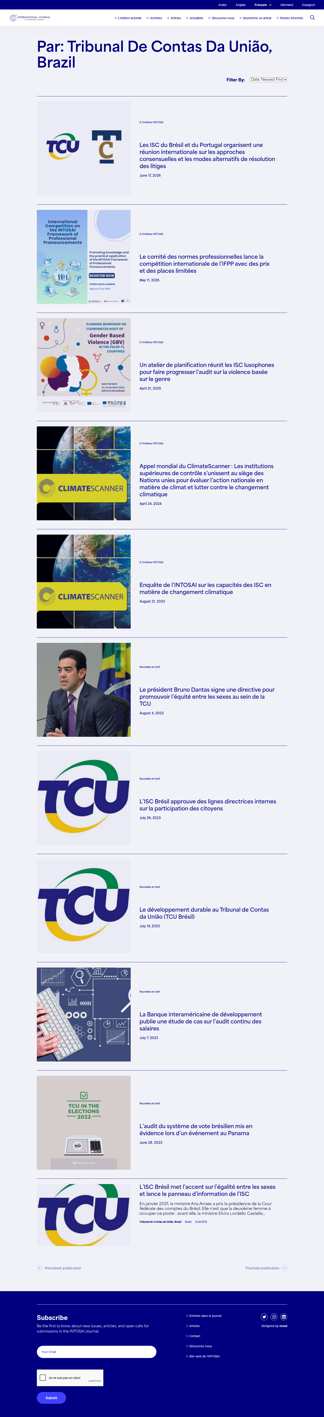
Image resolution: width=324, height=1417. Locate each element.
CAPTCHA (47, 1364)
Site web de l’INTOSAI (204, 1356)
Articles (176, 18)
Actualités (196, 18)
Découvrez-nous (223, 18)
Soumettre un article (257, 18)
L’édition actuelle (130, 18)
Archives (156, 18)
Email (42, 1341)
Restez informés (291, 18)
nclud (283, 1326)
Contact (194, 1336)
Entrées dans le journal (205, 1316)
